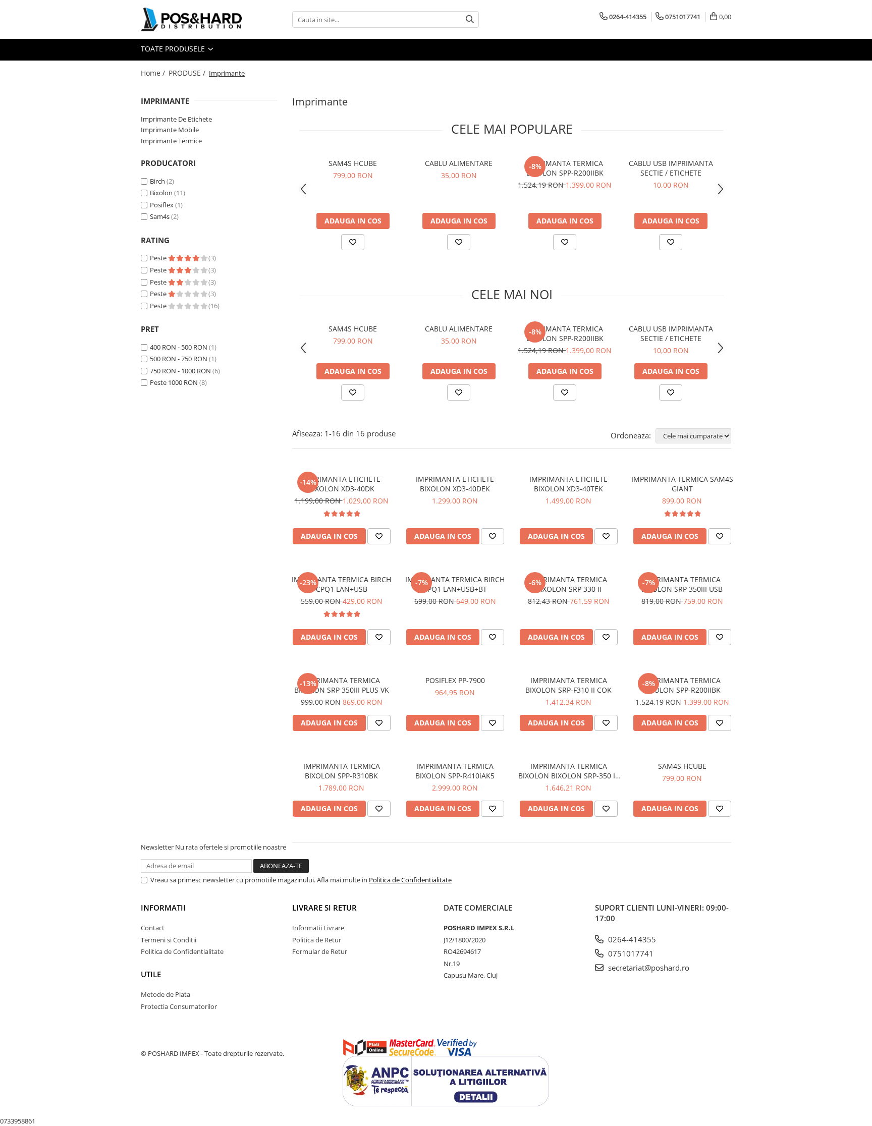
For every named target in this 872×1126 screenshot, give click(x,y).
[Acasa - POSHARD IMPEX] (191, 19)
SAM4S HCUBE (353, 163)
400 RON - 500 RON (178, 347)
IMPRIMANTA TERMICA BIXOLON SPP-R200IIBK (565, 168)
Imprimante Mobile (170, 129)
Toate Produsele (174, 48)
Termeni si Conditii (168, 939)
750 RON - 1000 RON (180, 370)
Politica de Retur (316, 939)
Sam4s (160, 216)
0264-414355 (631, 939)
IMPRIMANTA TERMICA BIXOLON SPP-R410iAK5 (455, 770)
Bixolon (161, 192)
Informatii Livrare (318, 927)
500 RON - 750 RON (178, 358)
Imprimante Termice (171, 140)
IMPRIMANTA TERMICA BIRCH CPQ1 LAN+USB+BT (455, 584)
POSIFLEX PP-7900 (455, 680)
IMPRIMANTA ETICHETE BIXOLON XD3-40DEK (455, 483)
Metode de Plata (165, 994)
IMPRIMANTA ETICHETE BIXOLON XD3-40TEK (568, 483)
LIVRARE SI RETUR (324, 908)
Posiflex (162, 204)
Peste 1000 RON (174, 382)
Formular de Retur (319, 951)
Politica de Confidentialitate (410, 879)
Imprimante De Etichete (176, 119)
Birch (157, 181)
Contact (153, 927)
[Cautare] (470, 19)
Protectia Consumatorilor (179, 1006)
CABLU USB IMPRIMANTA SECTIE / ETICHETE (671, 168)
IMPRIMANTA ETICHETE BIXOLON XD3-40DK (341, 483)
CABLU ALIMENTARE (459, 163)
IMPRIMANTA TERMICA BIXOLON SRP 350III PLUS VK (341, 685)
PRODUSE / (188, 73)
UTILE (151, 974)
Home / (154, 73)
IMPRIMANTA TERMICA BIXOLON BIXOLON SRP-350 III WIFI (568, 770)
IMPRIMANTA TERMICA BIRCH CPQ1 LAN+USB (341, 584)
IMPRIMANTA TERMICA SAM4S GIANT (682, 483)
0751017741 (629, 953)
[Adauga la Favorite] (352, 242)
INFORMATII (163, 908)
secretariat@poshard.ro (647, 968)
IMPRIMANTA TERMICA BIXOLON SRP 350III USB (682, 584)
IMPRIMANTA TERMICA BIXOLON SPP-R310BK (341, 770)
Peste (159, 257)
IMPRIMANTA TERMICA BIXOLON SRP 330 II (568, 584)
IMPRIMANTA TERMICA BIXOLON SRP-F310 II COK (568, 685)
